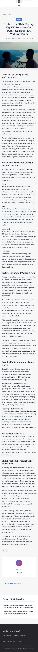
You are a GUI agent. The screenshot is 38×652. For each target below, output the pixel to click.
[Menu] (19, 5)
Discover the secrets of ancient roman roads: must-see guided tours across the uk (18, 612)
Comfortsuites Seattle (11, 631)
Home (3, 641)
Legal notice (11, 641)
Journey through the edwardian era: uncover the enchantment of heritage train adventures (18, 606)
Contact (19, 641)
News (9, 14)
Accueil (4, 14)
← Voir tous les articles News (11, 583)
